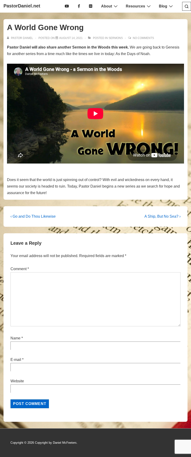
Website (17, 381)
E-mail (15, 360)
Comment (19, 269)
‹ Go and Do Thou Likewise (33, 216)
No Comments (143, 38)
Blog (163, 6)
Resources (135, 6)
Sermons (116, 38)
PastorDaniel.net (21, 5)
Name (15, 338)
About (106, 6)
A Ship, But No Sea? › (162, 216)
